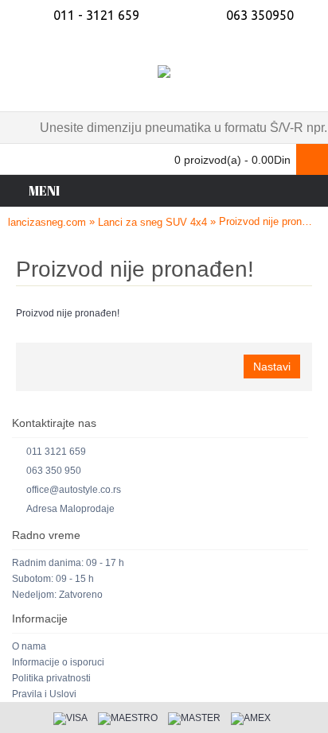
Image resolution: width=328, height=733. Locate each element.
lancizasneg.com (47, 222)
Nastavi (272, 366)
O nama (29, 646)
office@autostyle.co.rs (73, 489)
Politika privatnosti (51, 678)
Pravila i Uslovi (44, 694)
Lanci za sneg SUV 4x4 (152, 222)
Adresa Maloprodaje (70, 508)
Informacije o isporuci (58, 662)
